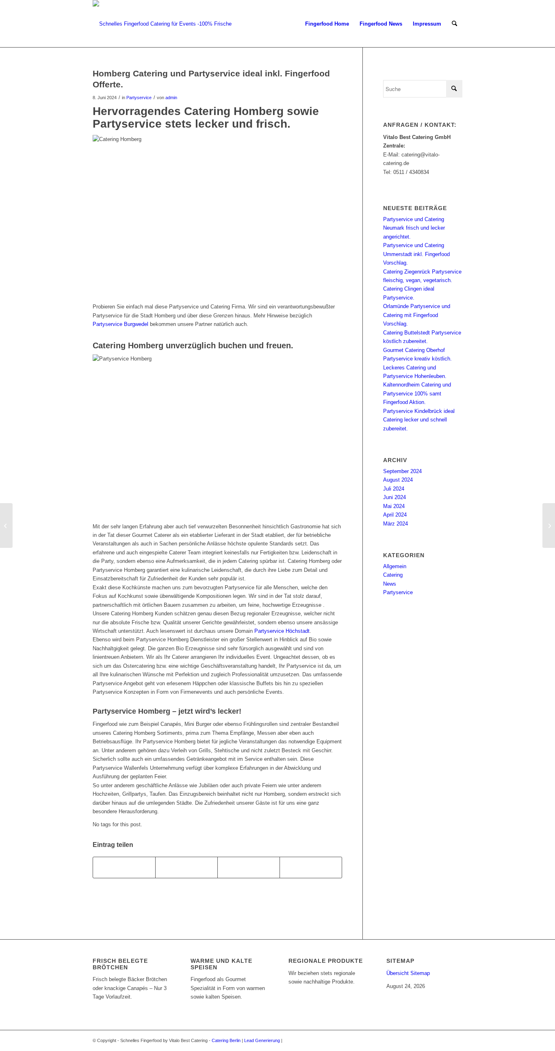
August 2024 (398, 480)
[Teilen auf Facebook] (124, 867)
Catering (393, 575)
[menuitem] (327, 24)
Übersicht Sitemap (408, 973)
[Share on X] (186, 867)
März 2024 (395, 524)
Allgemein (394, 566)
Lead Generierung (262, 1040)
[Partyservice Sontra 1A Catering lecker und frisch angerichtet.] (6, 525)
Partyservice (139, 97)
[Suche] (454, 24)
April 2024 (395, 515)
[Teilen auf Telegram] (311, 867)
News (389, 584)
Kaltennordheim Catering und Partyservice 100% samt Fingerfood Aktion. (417, 393)
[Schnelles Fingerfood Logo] (162, 24)
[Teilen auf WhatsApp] (249, 867)
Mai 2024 (394, 506)
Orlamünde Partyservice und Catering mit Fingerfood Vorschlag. (416, 315)
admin (171, 97)
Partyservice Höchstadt (282, 631)
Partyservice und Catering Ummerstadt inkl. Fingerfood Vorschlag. (416, 254)
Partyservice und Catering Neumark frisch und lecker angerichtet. (414, 228)
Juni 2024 (394, 497)
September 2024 (402, 471)
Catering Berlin (226, 1040)
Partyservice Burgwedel (120, 324)
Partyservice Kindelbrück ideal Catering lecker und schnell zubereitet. (419, 420)
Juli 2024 (393, 489)
